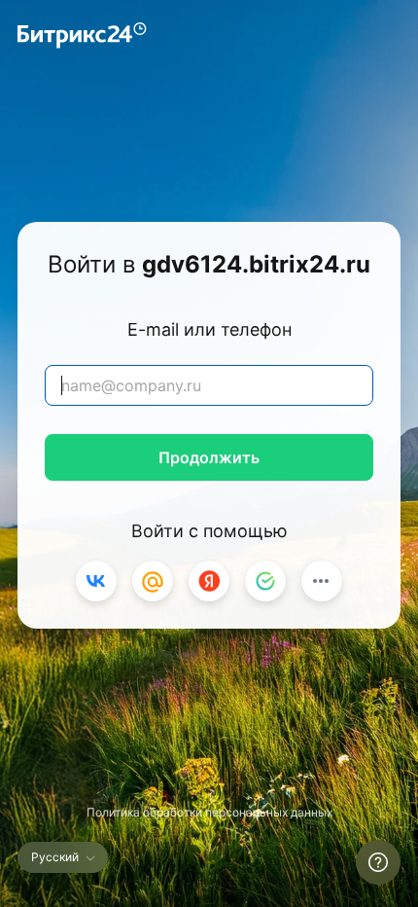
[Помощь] (378, 862)
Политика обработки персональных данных (209, 812)
